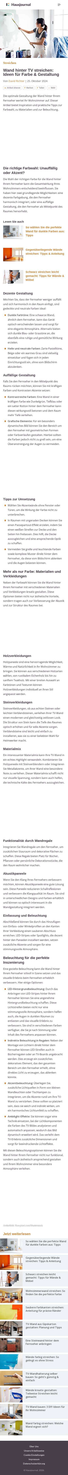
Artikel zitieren (13, 87)
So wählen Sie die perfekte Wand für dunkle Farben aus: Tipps (45, 231)
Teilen (41, 87)
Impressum (34, 1459)
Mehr (53, 87)
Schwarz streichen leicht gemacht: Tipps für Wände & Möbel (45, 275)
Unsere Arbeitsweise (34, 1450)
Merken (29, 87)
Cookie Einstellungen (34, 1455)
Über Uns (34, 1446)
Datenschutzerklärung (34, 1463)
